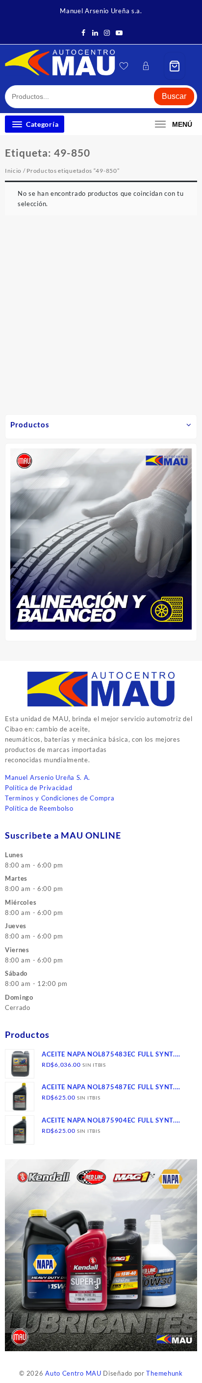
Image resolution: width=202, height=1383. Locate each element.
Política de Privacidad (38, 788)
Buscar (174, 96)
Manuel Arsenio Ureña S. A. (47, 777)
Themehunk (164, 1373)
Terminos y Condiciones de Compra (59, 798)
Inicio (13, 170)
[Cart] (174, 66)
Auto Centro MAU (73, 1373)
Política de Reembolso (39, 808)
